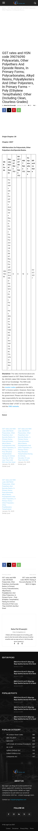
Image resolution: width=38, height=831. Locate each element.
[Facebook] (4, 110)
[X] (9, 110)
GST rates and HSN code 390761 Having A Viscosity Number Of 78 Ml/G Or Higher (27, 581)
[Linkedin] (19, 814)
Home (4, 8)
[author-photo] (19, 626)
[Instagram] (19, 643)
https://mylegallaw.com (19, 632)
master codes (10, 387)
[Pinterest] (14, 110)
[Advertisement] (19, 31)
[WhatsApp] (19, 110)
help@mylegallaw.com (18, 800)
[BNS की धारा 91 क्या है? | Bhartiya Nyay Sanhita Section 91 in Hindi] (7, 683)
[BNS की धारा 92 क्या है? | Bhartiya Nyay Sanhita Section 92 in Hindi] (7, 674)
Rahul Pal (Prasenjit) (10, 105)
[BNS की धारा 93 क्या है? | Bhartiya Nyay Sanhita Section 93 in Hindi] (7, 664)
